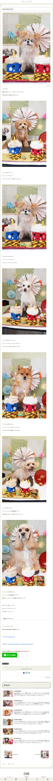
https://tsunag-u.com (10, 636)
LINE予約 (26, 776)
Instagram (43, 776)
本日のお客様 (6, 663)
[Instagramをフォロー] (26, 673)
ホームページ (9, 776)
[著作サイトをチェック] (24, 673)
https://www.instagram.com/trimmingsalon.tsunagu (20, 644)
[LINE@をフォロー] (29, 673)
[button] (48, 412)
